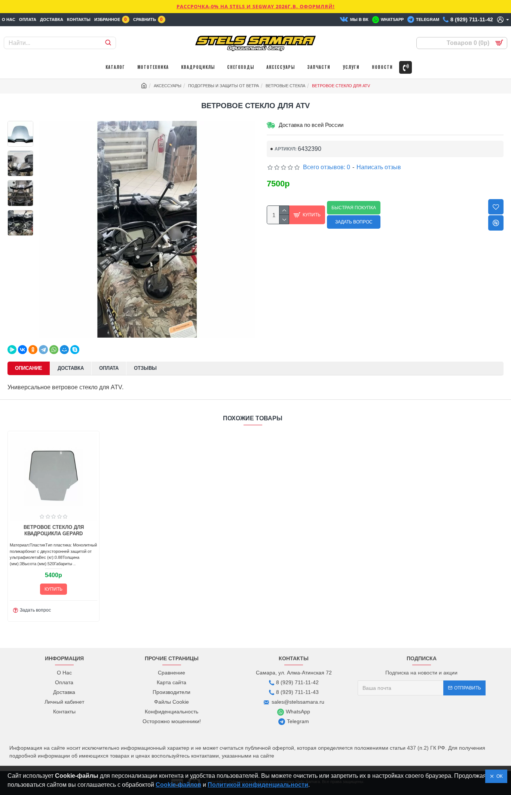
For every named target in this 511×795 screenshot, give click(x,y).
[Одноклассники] (32, 349)
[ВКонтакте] (22, 349)
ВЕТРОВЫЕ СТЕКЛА (285, 85)
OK (498, 776)
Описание (28, 368)
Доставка (71, 368)
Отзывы (145, 368)
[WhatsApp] (53, 349)
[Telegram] (43, 349)
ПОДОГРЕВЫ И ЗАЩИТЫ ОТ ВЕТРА (223, 85)
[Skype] (74, 349)
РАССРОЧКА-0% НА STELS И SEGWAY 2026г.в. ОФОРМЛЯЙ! (256, 6)
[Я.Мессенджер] (11, 349)
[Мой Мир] (64, 349)
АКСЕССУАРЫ (167, 85)
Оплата (109, 368)
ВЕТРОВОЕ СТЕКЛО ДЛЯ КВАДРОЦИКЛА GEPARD (54, 530)
